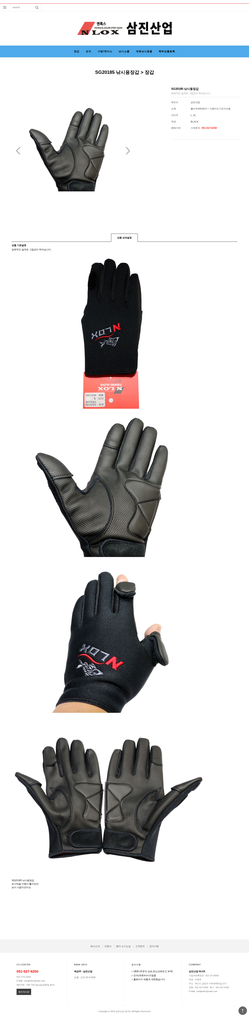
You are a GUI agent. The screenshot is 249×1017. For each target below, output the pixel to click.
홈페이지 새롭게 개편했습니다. (149, 979)
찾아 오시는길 (123, 946)
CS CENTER (24, 964)
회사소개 (95, 946)
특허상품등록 (167, 51)
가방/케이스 (105, 51)
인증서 (107, 946)
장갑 (76, 51)
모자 (88, 51)
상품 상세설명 (124, 237)
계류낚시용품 (144, 51)
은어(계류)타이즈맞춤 (144, 975)
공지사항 (154, 946)
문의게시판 (23, 992)
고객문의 (140, 946)
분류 (5, 7)
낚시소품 (124, 51)
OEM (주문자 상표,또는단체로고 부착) (153, 971)
